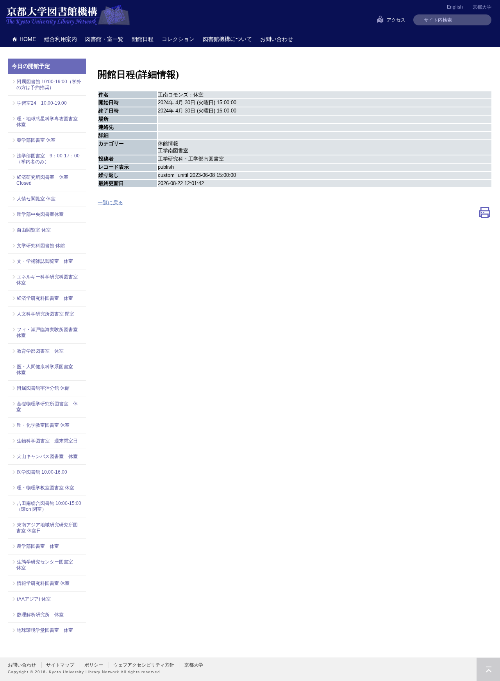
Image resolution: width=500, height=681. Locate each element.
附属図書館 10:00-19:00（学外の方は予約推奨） (48, 84)
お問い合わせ (276, 39)
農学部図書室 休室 (38, 546)
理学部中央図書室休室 (40, 214)
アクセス (396, 20)
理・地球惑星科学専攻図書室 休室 (49, 121)
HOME (28, 39)
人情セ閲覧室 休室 (36, 198)
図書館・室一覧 (104, 39)
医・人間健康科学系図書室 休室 (47, 369)
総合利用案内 (60, 39)
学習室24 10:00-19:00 (42, 103)
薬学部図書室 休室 (36, 140)
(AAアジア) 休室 (34, 599)
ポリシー (93, 665)
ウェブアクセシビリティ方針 (143, 665)
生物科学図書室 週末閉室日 (47, 441)
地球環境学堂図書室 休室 (45, 630)
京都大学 (482, 7)
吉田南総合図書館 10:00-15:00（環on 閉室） (48, 506)
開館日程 (143, 39)
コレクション (178, 39)
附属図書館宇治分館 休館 (43, 388)
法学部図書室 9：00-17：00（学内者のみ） (48, 158)
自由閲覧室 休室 (34, 230)
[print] (485, 214)
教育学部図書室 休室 (40, 351)
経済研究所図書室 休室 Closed (42, 180)
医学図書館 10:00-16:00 (42, 472)
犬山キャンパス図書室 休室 (47, 456)
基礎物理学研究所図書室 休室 (47, 406)
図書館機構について (227, 39)
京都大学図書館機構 (68, 15)
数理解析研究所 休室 (40, 614)
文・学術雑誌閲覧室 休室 (45, 261)
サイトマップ (60, 665)
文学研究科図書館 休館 (41, 245)
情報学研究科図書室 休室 (43, 583)
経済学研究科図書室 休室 (45, 298)
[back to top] (488, 669)
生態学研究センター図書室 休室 (47, 564)
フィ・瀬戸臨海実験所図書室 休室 (49, 332)
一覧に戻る (110, 202)
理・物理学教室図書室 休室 (45, 487)
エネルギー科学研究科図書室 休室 (47, 279)
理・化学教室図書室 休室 (43, 425)
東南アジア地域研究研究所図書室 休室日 (47, 527)
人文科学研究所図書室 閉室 (45, 314)
